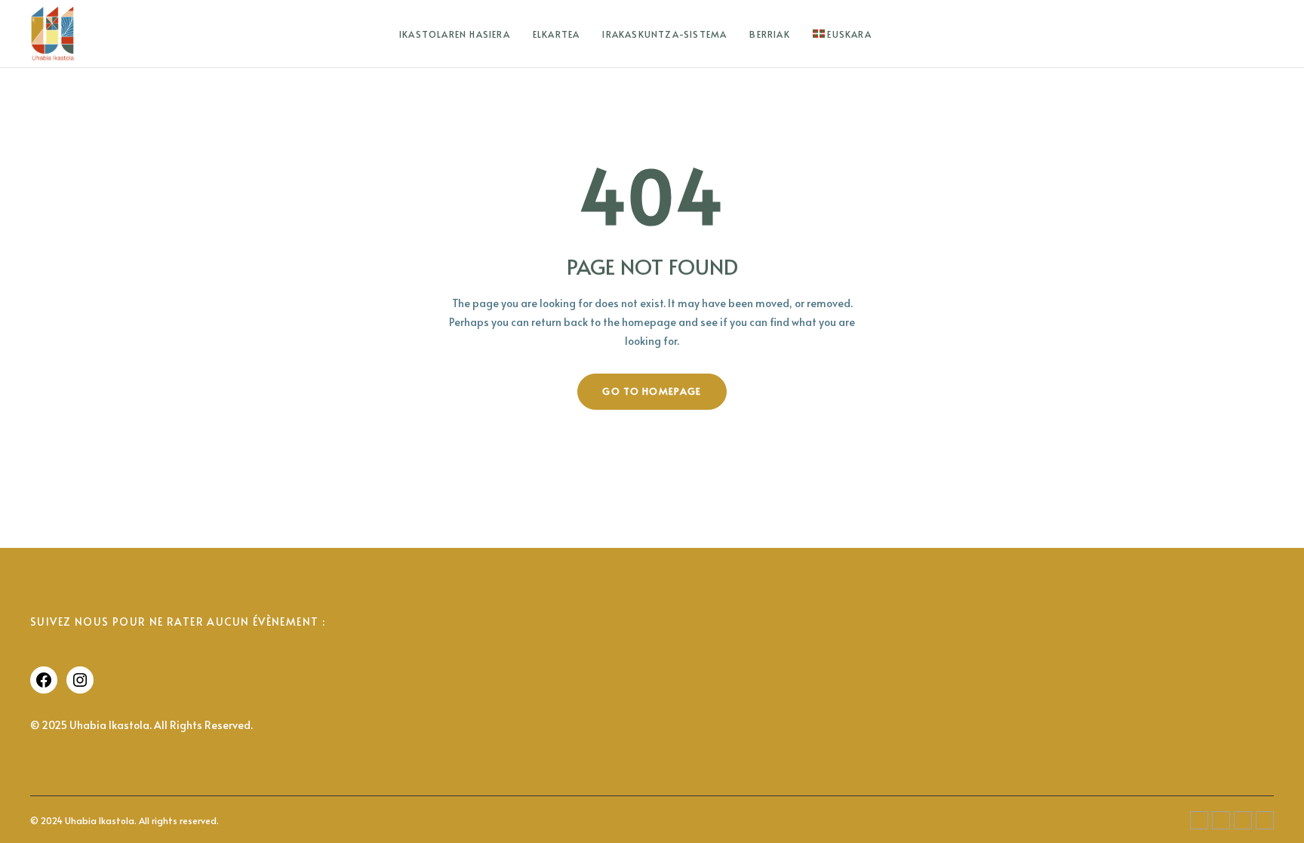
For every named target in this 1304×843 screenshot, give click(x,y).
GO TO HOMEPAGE (651, 391)
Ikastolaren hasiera (454, 34)
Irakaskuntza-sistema (664, 34)
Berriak (769, 34)
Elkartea (556, 34)
